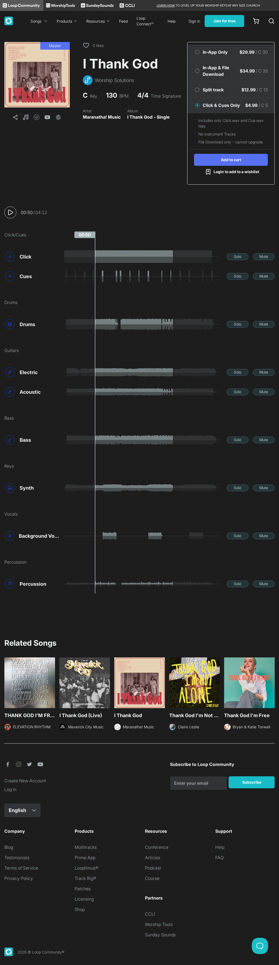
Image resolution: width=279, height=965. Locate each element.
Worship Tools (159, 924)
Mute (263, 256)
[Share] (15, 117)
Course (152, 878)
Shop (80, 909)
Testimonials (16, 857)
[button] (37, 74)
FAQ (219, 857)
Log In (10, 789)
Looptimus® (86, 868)
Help (171, 21)
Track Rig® (85, 878)
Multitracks (86, 847)
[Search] (271, 21)
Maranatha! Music (102, 117)
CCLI (150, 914)
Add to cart (231, 159)
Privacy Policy (18, 878)
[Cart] (256, 21)
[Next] (271, 684)
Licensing (84, 899)
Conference (156, 847)
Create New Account (25, 780)
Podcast (153, 868)
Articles (152, 857)
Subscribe (251, 782)
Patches (83, 888)
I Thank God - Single (148, 117)
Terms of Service (21, 868)
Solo (237, 256)
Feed (123, 21)
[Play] (10, 212)
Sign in (194, 21)
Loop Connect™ (145, 21)
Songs (36, 21)
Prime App (85, 857)
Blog (8, 847)
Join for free (224, 21)
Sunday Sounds (160, 934)
